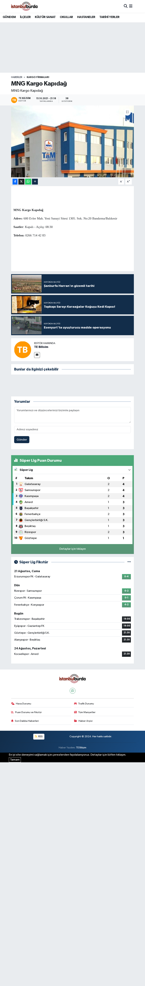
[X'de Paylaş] (21, 182)
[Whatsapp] (73, 691)
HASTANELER (86, 17)
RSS (40, 736)
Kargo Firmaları (38, 77)
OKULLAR (66, 17)
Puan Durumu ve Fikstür (28, 712)
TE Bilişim (81, 747)
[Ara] (125, 6)
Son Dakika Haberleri (27, 721)
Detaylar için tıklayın (72, 548)
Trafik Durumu (86, 703)
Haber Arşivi (85, 721)
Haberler (16, 77)
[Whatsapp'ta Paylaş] (28, 182)
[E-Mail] (37, 355)
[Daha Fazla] (35, 182)
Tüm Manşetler (86, 712)
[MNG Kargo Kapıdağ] (72, 141)
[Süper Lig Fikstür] (129, 562)
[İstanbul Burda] (24, 6)
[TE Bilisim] (22, 349)
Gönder (22, 439)
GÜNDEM (9, 17)
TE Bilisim (41, 347)
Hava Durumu (23, 703)
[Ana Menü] (130, 6)
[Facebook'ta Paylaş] (15, 182)
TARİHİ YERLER (109, 17)
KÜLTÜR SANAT (45, 17)
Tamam (15, 759)
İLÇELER (25, 17)
